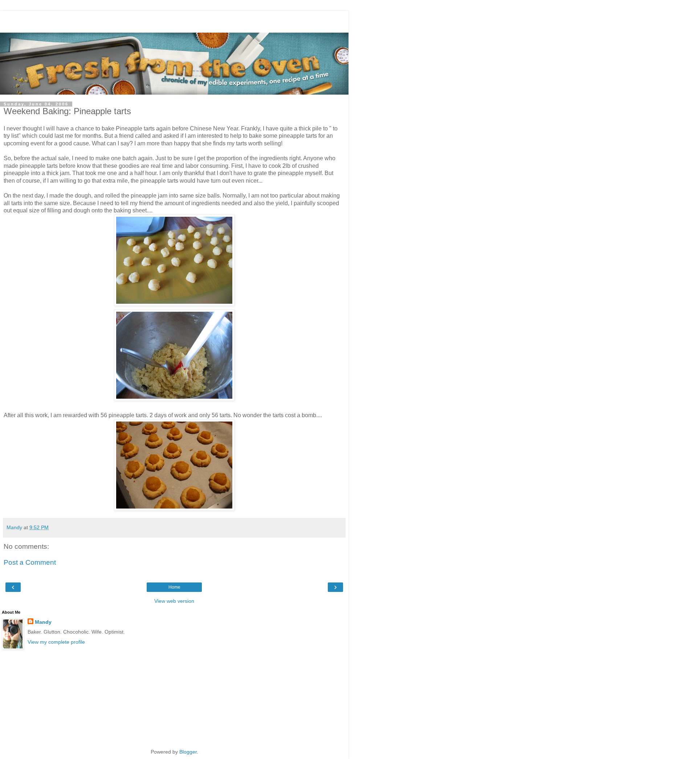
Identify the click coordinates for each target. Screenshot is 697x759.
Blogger (188, 752)
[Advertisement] (174, 20)
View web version (174, 601)
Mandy (43, 622)
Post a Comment (30, 562)
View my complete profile (56, 642)
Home (174, 587)
